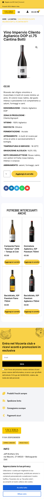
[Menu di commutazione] (19, 12)
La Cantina (12, 19)
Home (4, 19)
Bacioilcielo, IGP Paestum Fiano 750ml (11, 298)
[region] (22, 481)
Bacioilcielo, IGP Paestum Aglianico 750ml (31, 298)
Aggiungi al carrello (24, 174)
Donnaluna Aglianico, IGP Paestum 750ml (31, 249)
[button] (36, 47)
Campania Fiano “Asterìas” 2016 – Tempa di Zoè (12, 249)
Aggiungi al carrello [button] (12, 262)
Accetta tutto (22, 488)
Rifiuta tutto (22, 494)
